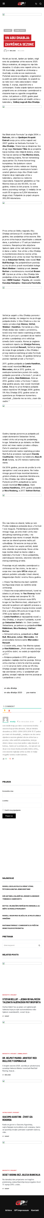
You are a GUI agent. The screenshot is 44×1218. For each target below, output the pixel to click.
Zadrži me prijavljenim (13, 810)
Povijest (8, 30)
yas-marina (31, 692)
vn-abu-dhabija (10, 688)
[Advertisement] (22, 846)
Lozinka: (5, 801)
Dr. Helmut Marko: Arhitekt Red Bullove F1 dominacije (19, 1059)
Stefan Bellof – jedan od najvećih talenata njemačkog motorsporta (21, 1001)
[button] (3, 3)
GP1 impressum (21, 1210)
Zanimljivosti (20, 30)
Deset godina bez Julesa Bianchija (21, 1174)
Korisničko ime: (8, 791)
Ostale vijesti (7, 1112)
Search (39, 945)
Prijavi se (9, 816)
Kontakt (35, 1210)
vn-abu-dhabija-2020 (13, 692)
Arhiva (8, 1210)
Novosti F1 (6, 995)
